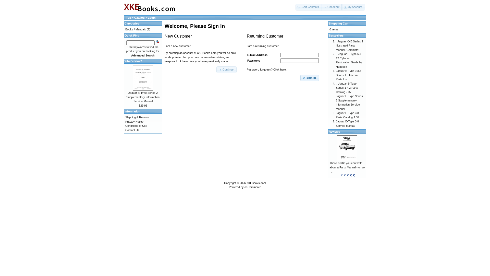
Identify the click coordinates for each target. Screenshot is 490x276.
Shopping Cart (338, 23)
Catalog (139, 17)
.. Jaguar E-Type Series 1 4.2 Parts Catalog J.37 (347, 88)
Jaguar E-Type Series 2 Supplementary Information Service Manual (143, 97)
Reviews (334, 131)
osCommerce (252, 187)
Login (152, 17)
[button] (309, 7)
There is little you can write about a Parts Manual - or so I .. (347, 167)
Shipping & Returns (137, 117)
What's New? (133, 61)
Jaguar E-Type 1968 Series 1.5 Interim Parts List (348, 75)
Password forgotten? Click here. (267, 69)
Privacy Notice (134, 121)
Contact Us (132, 130)
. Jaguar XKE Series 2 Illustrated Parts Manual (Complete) (349, 45)
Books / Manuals (135, 29)
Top (128, 17)
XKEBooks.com (256, 183)
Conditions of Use (136, 125)
